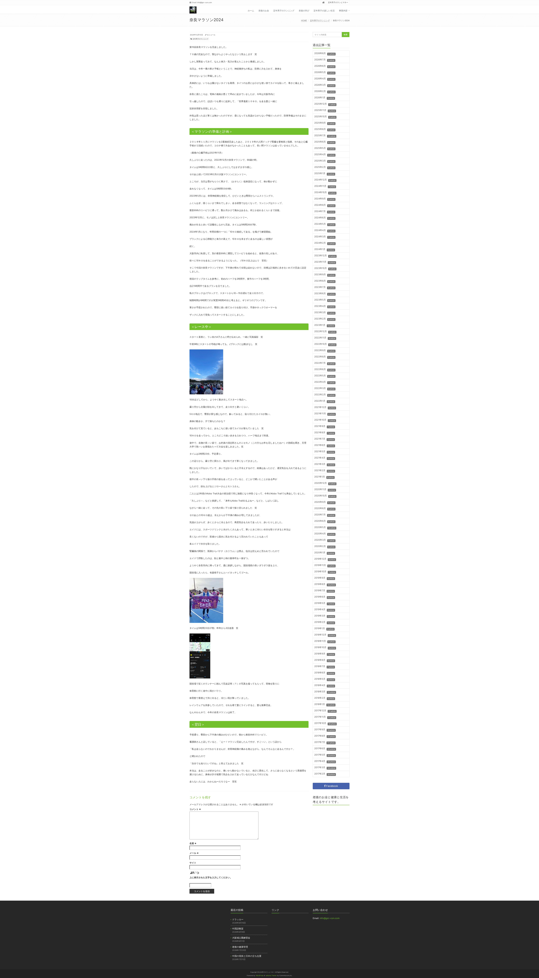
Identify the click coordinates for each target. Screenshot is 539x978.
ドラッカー (237, 919)
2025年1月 (324, 173)
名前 (192, 843)
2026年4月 (324, 78)
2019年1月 (324, 628)
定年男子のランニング (283, 10)
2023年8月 (324, 281)
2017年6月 (324, 748)
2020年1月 (324, 552)
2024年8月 (324, 205)
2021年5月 (324, 451)
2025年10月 (324, 116)
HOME (304, 20)
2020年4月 (324, 533)
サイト (192, 862)
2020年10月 (324, 496)
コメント (195, 809)
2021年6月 (324, 445)
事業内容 (343, 10)
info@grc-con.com (204, 2)
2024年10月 (324, 192)
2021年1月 (324, 477)
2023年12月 (325, 255)
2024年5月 (324, 224)
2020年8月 (324, 508)
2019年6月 (324, 597)
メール (194, 853)
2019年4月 (324, 609)
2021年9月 (324, 426)
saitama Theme (271, 975)
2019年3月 (324, 616)
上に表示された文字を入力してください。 (210, 877)
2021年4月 (324, 458)
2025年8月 (324, 129)
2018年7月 (324, 666)
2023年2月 (324, 319)
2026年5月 (324, 72)
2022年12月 (324, 331)
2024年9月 (324, 199)
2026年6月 (324, 66)
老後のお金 (263, 10)
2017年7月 (324, 742)
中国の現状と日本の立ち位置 (246, 956)
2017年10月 (325, 723)
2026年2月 (324, 91)
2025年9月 (324, 123)
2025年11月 (324, 110)
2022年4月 (324, 382)
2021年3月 (324, 464)
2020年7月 (324, 515)
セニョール (211, 35)
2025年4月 (324, 154)
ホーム (251, 10)
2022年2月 (324, 394)
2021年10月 (324, 420)
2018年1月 (324, 704)
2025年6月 (324, 142)
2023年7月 (324, 287)
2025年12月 (324, 104)
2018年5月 (324, 679)
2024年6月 (324, 218)
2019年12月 (324, 559)
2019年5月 (324, 603)
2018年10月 (324, 647)
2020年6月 (324, 521)
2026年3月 (324, 85)
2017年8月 (324, 736)
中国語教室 (237, 928)
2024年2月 (324, 243)
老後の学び (304, 10)
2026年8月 (324, 53)
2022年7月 (324, 363)
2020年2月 (324, 546)
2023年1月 (324, 325)
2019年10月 (324, 571)
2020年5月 (324, 527)
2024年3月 (324, 236)
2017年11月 (324, 717)
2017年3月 (324, 767)
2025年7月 (324, 135)
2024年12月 (324, 180)
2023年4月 (324, 306)
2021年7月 (324, 439)
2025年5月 (324, 148)
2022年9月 (324, 350)
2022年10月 (324, 344)
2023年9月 (324, 274)
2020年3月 (324, 540)
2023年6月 (324, 293)
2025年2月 (324, 167)
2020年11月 (324, 489)
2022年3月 (324, 388)
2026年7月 (324, 60)
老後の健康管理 (240, 946)
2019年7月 (324, 590)
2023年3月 (324, 312)
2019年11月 (324, 565)
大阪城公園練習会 (241, 937)
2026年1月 (324, 97)
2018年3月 (324, 691)
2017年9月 (324, 729)
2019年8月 (324, 584)
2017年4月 (324, 761)
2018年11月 (324, 641)
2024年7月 (324, 211)
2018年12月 (324, 635)
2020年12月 (324, 483)
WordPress (259, 975)
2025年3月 (324, 161)
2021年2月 (324, 470)
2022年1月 (324, 401)
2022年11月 (324, 338)
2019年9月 (324, 578)
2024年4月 (324, 230)
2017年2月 (324, 774)
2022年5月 (324, 375)
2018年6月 (324, 673)
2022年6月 (324, 369)
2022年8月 (324, 357)
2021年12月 (324, 407)
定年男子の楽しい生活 (324, 10)
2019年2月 (324, 622)
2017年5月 (324, 755)
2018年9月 (324, 654)
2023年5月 (324, 300)
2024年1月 (324, 249)
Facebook (332, 785)
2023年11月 (324, 262)
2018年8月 (324, 660)
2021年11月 (324, 413)
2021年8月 (324, 432)
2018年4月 (324, 685)
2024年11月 (324, 186)
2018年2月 (324, 698)
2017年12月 (325, 710)
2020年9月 (324, 502)
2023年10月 (324, 268)
